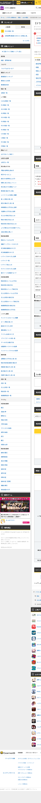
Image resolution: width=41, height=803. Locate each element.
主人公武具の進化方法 (7, 297)
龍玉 (2, 408)
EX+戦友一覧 (5, 142)
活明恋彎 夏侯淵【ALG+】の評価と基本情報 (17, 36)
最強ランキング (7, 13)
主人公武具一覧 (5, 387)
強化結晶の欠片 (5, 489)
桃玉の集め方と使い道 (7, 203)
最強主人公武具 (21, 13)
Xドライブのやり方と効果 (8, 269)
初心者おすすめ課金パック (9, 187)
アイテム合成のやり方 (7, 334)
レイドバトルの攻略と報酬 (9, 195)
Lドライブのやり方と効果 (8, 256)
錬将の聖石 (4, 453)
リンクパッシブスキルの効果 (9, 350)
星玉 (2, 436)
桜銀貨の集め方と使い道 (8, 367)
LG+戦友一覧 (5, 134)
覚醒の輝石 (4, 485)
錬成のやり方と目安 (7, 326)
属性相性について (6, 330)
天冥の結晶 (4, 424)
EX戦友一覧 (4, 146)
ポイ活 (13, 2)
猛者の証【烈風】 (6, 481)
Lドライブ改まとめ (6, 265)
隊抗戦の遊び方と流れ (7, 191)
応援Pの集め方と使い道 (8, 375)
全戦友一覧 (4, 93)
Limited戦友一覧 (6, 101)
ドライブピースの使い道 (8, 338)
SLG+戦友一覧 (9, 31)
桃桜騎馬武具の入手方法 (8, 310)
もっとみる (26, 40)
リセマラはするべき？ (7, 68)
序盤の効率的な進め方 (7, 170)
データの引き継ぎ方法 (7, 342)
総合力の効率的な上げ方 (8, 178)
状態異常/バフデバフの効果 (9, 346)
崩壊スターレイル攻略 (24, 767)
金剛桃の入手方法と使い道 (9, 359)
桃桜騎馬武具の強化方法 (8, 305)
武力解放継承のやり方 (7, 252)
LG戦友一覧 (4, 138)
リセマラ (33, 13)
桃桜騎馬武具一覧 (6, 395)
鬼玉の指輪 (4, 461)
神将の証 (3, 477)
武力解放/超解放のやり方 (8, 248)
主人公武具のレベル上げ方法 (9, 293)
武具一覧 (3, 383)
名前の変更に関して (7, 232)
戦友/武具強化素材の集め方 (9, 363)
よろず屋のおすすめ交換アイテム (10, 228)
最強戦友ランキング (7, 76)
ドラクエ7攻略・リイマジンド (26, 763)
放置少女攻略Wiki (22, 780)
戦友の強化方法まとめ (7, 220)
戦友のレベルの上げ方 (7, 240)
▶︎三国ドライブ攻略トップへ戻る (11, 51)
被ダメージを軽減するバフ (9, 273)
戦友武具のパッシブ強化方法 (9, 289)
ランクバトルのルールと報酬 (9, 318)
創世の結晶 (4, 432)
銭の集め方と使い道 (7, 371)
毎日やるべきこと (6, 174)
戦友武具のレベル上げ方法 (9, 281)
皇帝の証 (3, 473)
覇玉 (2, 440)
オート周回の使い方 (7, 322)
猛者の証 (3, 469)
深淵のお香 (4, 444)
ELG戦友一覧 (5, 105)
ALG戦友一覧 (5, 113)
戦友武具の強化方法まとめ (9, 224)
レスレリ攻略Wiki (22, 784)
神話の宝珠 (4, 420)
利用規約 (20, 753)
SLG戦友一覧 (5, 130)
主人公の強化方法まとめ (8, 215)
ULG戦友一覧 (5, 121)
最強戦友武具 (5, 85)
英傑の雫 (3, 412)
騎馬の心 (3, 416)
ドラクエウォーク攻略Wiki (25, 769)
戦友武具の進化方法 (7, 285)
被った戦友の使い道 (7, 199)
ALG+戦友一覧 (5, 109)
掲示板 (23, 27)
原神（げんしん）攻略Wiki (25, 773)
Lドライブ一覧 (5, 260)
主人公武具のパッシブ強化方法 (10, 301)
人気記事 (7, 27)
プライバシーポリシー (32, 753)
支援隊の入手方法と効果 (8, 211)
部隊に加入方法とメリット (9, 183)
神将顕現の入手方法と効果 (9, 207)
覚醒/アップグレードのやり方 (9, 244)
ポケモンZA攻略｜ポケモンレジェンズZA (29, 758)
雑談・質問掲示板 (6, 60)
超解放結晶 (4, 457)
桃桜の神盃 (4, 465)
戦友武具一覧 (5, 391)
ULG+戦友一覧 (5, 117)
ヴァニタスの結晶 (6, 428)
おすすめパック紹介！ (7, 154)
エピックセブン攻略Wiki (24, 777)
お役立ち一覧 (5, 162)
